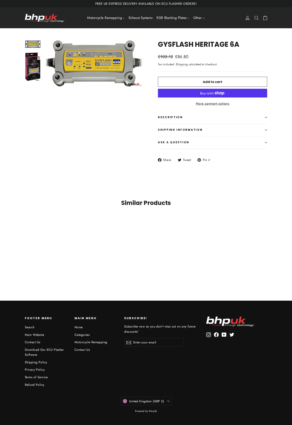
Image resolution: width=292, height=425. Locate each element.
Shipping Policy (36, 362)
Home (78, 327)
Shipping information (180, 130)
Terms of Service (36, 377)
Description (170, 117)
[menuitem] (106, 18)
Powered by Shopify (146, 411)
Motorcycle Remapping (90, 342)
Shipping (182, 64)
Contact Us (32, 342)
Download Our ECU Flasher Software (44, 352)
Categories (82, 334)
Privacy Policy (35, 369)
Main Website (34, 334)
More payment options (212, 103)
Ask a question (173, 142)
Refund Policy (34, 384)
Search (30, 327)
